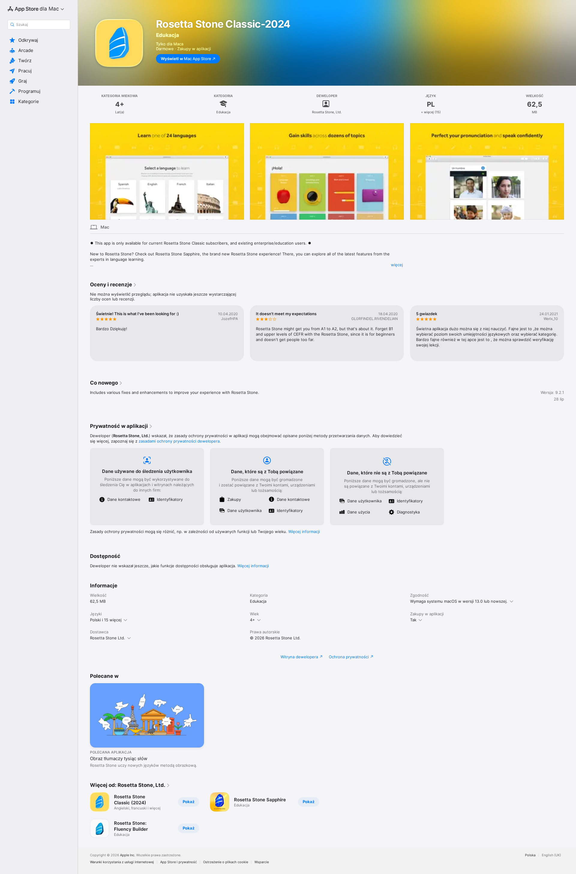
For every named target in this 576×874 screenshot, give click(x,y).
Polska (530, 855)
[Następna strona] (570, 171)
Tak (413, 619)
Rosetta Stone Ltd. (107, 637)
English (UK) (551, 855)
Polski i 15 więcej (106, 619)
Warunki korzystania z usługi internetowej (122, 862)
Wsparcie (261, 862)
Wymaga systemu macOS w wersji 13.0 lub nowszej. (459, 601)
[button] (39, 40)
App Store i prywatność (178, 862)
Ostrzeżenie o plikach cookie (225, 862)
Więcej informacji (304, 531)
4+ (252, 619)
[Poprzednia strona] (84, 171)
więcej (397, 264)
